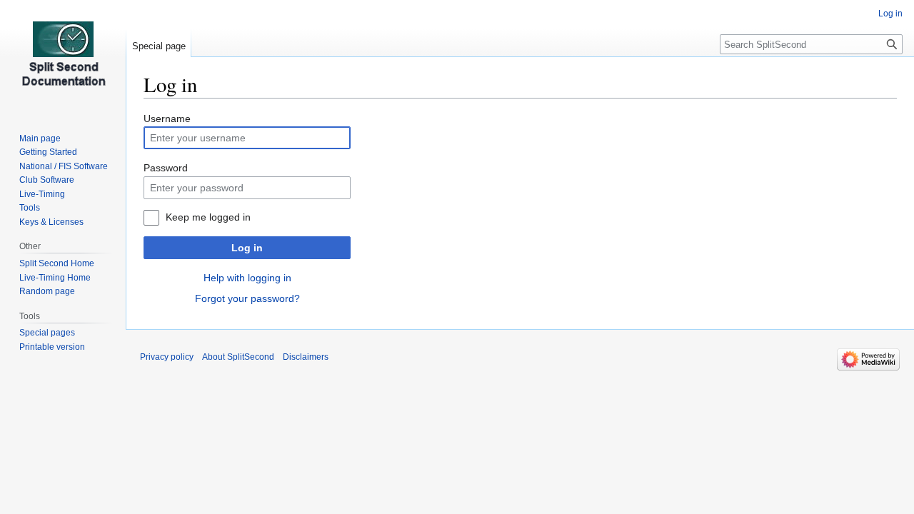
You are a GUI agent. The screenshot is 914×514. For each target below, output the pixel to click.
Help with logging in (247, 277)
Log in (247, 247)
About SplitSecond (238, 357)
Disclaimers (305, 357)
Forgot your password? (247, 298)
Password (166, 167)
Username (167, 118)
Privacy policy (167, 357)
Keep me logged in (208, 217)
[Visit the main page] (63, 57)
